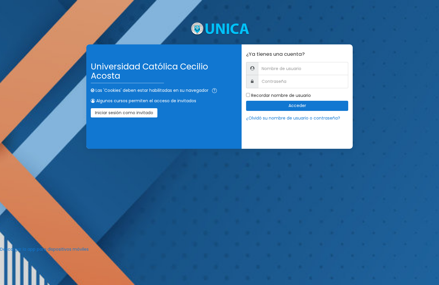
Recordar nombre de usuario (281, 95)
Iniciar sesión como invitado (124, 113)
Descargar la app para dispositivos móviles (44, 249)
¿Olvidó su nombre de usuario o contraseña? (293, 118)
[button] (214, 91)
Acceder (297, 106)
